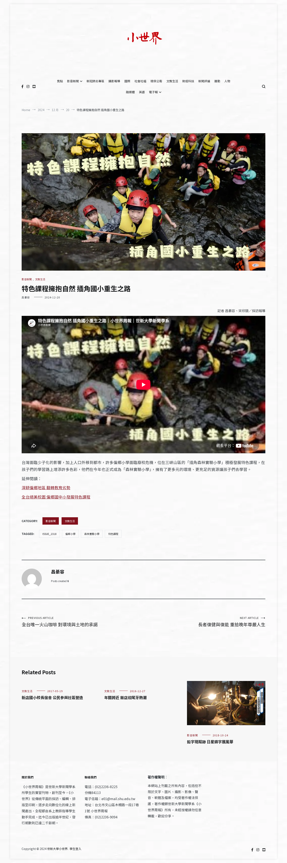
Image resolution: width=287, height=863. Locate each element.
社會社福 (140, 81)
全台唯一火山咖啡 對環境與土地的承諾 (60, 622)
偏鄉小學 (70, 534)
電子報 (153, 92)
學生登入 (75, 849)
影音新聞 (73, 81)
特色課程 (113, 534)
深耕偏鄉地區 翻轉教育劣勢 (46, 487)
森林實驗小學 (91, 534)
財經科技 (188, 81)
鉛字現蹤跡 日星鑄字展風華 (210, 741)
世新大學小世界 (57, 849)
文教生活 (172, 81)
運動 (217, 81)
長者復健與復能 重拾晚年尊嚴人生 (231, 622)
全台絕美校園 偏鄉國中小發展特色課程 (56, 497)
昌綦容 (26, 297)
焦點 (60, 81)
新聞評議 (204, 81)
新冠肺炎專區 (95, 81)
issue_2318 (49, 534)
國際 (127, 81)
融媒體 (130, 92)
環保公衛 (156, 81)
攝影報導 (114, 81)
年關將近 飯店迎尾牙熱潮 (125, 697)
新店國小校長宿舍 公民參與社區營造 (52, 697)
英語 (142, 92)
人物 (227, 81)
